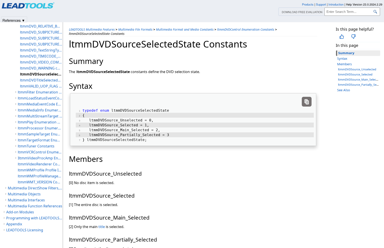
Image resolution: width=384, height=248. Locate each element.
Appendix (14, 224)
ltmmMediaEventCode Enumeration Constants (40, 104)
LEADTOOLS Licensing (24, 230)
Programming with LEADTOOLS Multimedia (34, 218)
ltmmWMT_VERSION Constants (40, 182)
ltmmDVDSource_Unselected (357, 69)
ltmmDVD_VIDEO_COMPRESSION (41, 62)
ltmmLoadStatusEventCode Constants (40, 98)
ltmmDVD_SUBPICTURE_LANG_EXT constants (41, 38)
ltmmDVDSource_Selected (355, 74)
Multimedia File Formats (135, 29)
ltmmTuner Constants (36, 146)
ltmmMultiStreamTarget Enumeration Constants (40, 116)
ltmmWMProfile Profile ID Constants (40, 170)
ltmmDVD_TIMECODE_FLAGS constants (41, 56)
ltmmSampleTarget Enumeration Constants (40, 134)
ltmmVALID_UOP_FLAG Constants (41, 86)
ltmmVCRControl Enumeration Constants (40, 152)
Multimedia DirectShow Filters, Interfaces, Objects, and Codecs (35, 188)
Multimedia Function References (35, 206)
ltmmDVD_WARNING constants (41, 68)
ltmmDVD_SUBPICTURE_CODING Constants (41, 32)
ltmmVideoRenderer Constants (40, 164)
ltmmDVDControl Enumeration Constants (245, 29)
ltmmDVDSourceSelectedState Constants (41, 74)
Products (308, 4)
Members (344, 64)
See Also (343, 90)
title (101, 226)
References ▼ (13, 20)
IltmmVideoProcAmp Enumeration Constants (40, 158)
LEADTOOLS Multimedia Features (92, 29)
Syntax (342, 58)
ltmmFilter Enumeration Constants (40, 92)
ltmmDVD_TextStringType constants (41, 50)
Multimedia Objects (24, 194)
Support (321, 4)
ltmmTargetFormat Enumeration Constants (40, 140)
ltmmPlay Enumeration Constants (40, 122)
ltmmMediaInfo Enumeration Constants (40, 110)
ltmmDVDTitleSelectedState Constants (41, 80)
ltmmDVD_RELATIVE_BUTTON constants (41, 26)
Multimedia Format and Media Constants (185, 29)
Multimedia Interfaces (26, 200)
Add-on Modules (20, 212)
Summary (346, 53)
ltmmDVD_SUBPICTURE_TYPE (41, 44)
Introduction (336, 4)
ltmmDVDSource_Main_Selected (359, 79)
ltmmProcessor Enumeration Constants (40, 128)
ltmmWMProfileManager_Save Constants (40, 176)
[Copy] (307, 102)
